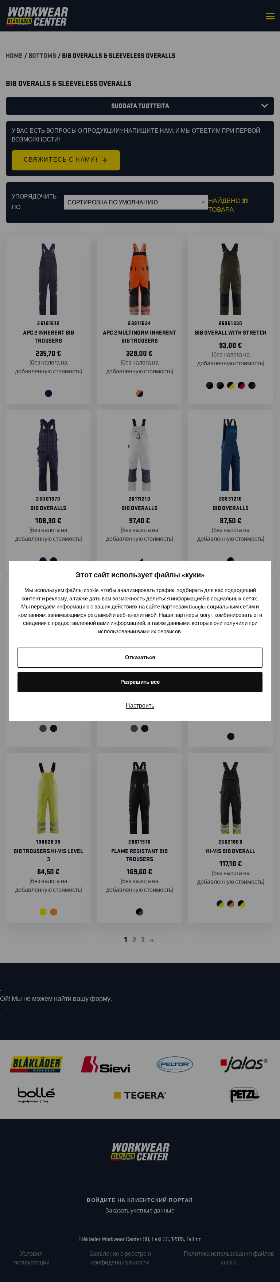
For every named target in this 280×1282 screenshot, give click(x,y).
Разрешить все (140, 682)
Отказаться (140, 657)
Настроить (140, 705)
